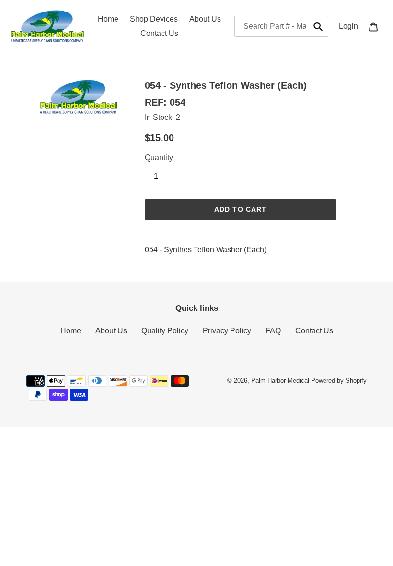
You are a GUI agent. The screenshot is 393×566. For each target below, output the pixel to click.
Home (70, 331)
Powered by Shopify (339, 380)
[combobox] (281, 26)
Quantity (159, 157)
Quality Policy (164, 331)
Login (351, 26)
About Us (111, 331)
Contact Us (314, 331)
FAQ (273, 331)
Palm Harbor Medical (280, 380)
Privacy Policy (227, 331)
